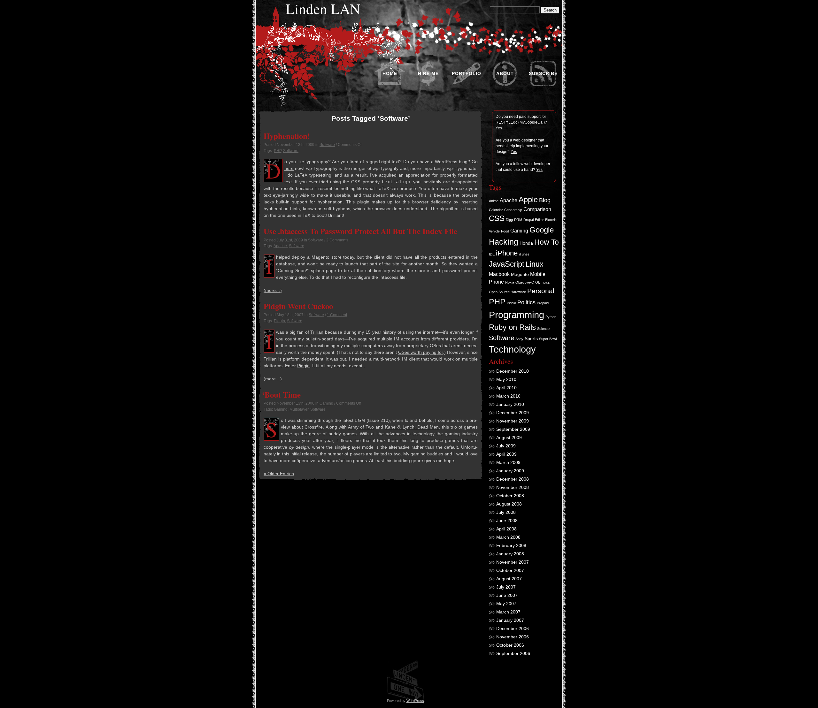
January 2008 (510, 553)
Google (541, 230)
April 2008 (506, 528)
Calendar (496, 210)
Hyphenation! (287, 135)
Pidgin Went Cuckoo (298, 306)
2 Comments (337, 240)
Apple (528, 199)
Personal (540, 290)
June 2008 (507, 520)
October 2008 (510, 495)
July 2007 (506, 587)
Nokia (509, 282)
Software (327, 144)
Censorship (513, 210)
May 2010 (506, 379)
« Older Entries (279, 473)
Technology (512, 349)
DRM (518, 220)
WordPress (415, 701)
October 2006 (510, 645)
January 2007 (510, 620)
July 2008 (506, 512)
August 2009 (509, 437)
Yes (499, 128)
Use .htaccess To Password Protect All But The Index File (360, 231)
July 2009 (506, 445)
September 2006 (513, 653)
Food (505, 231)
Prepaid (543, 303)
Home (389, 73)
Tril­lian (316, 332)
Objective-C (524, 282)
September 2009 (513, 429)
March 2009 (508, 462)
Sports (531, 338)
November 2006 (512, 636)
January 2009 (510, 470)
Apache (280, 246)
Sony (519, 339)
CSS (497, 218)
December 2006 (512, 628)
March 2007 (508, 611)
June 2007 (507, 595)
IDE (492, 254)
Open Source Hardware (507, 292)
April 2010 (506, 387)
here (289, 168)
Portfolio (466, 73)
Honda (526, 243)
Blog (545, 200)
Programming (516, 314)
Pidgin (279, 321)
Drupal (528, 220)
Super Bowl (548, 339)
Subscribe (543, 73)
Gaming (326, 403)
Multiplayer (298, 409)
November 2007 (512, 562)
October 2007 (510, 570)
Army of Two (361, 427)
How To (546, 242)
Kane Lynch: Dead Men (412, 427)
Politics (526, 302)
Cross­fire (314, 427)
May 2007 (506, 603)
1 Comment (337, 315)
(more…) (273, 290)
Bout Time (282, 394)
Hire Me (428, 73)
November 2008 (512, 487)
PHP (277, 150)
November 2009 (512, 420)
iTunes (524, 254)
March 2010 (508, 396)
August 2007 (509, 578)
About (505, 73)
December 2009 (512, 412)
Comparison (537, 209)
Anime (493, 201)
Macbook (499, 274)
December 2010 (512, 371)
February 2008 (511, 545)
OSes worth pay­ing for (420, 352)
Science (543, 329)
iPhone (507, 253)
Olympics (542, 282)
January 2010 (510, 404)
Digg (509, 220)
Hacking (503, 241)
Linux (535, 264)
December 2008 (512, 479)
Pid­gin (303, 365)
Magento (520, 274)
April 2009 (506, 454)
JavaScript (506, 264)
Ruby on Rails (512, 327)
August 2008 (509, 503)
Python (550, 317)
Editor (539, 220)
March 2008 (508, 537)
